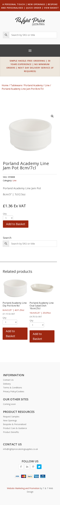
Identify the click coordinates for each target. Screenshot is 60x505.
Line (47, 85)
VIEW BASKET (51, 7)
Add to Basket (15, 224)
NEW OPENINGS (36, 4)
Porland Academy (33, 85)
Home (5, 85)
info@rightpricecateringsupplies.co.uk (20, 449)
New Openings (10, 420)
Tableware (16, 85)
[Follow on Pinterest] (33, 466)
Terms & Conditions (12, 387)
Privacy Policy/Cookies (13, 391)
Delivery (7, 383)
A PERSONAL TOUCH (13, 4)
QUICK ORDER (33, 7)
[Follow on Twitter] (39, 466)
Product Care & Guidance (15, 428)
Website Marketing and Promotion (23, 488)
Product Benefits (11, 432)
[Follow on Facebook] (20, 466)
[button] (52, 116)
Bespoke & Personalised (14, 424)
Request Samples (11, 416)
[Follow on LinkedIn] (27, 466)
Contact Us (8, 379)
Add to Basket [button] (10, 333)
